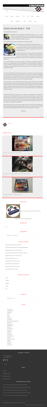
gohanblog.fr (9, 331)
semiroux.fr (9, 337)
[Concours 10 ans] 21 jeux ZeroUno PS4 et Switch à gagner (17, 384)
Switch (12, 21)
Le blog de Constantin (11, 338)
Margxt (8, 316)
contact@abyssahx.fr (8, 355)
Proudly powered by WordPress (8, 402)
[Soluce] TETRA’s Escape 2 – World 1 (12, 269)
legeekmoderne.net (10, 335)
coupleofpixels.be (10, 325)
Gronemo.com (9, 341)
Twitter (7, 277)
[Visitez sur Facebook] (5, 360)
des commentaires (7, 376)
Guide (25, 21)
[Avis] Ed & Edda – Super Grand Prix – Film (13, 263)
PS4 (27, 16)
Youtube (7, 285)
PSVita (32, 16)
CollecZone (9, 343)
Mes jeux (11, 16)
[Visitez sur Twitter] (3, 360)
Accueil (6, 16)
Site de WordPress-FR (6, 378)
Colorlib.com (23, 402)
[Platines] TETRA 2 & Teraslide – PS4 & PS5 (13, 260)
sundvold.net (9, 332)
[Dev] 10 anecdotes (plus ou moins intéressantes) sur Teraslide (16, 252)
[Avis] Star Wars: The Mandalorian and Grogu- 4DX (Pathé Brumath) (16, 173)
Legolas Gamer (9, 344)
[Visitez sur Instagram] (7, 360)
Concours (30, 21)
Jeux (6, 288)
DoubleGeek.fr (9, 312)
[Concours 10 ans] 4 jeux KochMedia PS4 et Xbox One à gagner (20, 392)
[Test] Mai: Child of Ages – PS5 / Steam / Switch (13, 255)
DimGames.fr (9, 321)
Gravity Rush (37, 34)
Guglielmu (8, 340)
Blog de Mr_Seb (10, 324)
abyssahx (9, 123)
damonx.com (9, 322)
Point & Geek (9, 319)
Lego (35, 21)
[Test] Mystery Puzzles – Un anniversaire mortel (12, 194)
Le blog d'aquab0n (10, 310)
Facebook (7, 280)
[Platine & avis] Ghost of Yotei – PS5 (12, 258)
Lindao (4, 384)
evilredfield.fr (9, 334)
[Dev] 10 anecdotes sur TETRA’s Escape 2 (12, 266)
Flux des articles (6, 373)
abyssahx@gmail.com (7, 357)
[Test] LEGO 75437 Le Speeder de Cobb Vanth (12, 152)
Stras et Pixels (9, 309)
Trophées (37, 16)
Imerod (8, 315)
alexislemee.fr (9, 329)
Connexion (4, 370)
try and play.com (10, 328)
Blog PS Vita (9, 327)
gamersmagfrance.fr (15, 321)
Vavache (8, 313)
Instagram (7, 283)
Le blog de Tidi (9, 318)
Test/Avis (17, 16)
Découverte (18, 21)
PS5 (23, 16)
